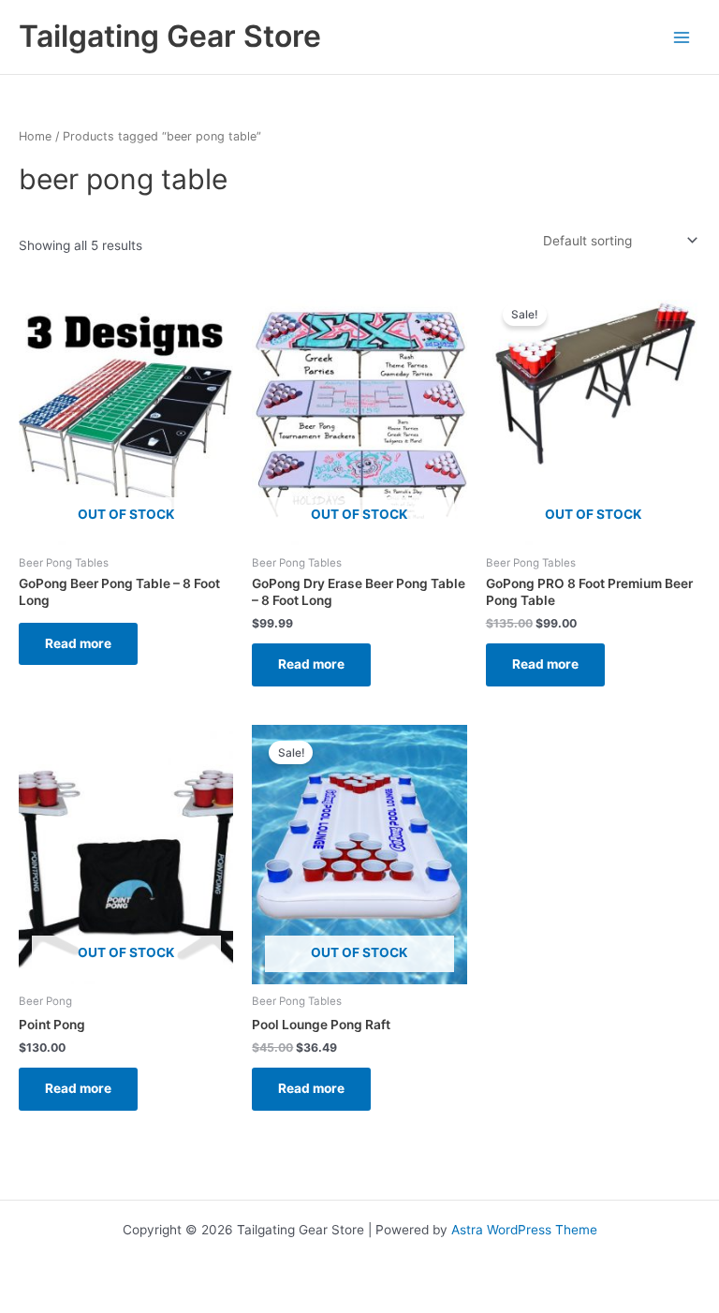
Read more (78, 643)
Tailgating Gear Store (170, 36)
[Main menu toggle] (682, 37)
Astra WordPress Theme (524, 1229)
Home (35, 136)
